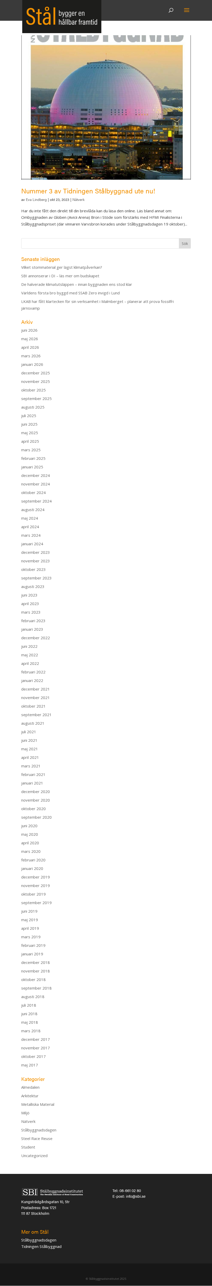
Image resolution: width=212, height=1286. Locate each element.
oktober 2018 (33, 979)
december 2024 (35, 475)
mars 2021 (31, 765)
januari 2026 (32, 364)
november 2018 (35, 970)
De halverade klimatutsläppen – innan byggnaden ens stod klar (76, 284)
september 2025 (36, 398)
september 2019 (36, 902)
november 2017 (35, 1047)
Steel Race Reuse (36, 1138)
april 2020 (30, 842)
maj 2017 (29, 1064)
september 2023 (36, 577)
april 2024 (30, 526)
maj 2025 (29, 432)
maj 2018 (29, 1022)
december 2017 (35, 1039)
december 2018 (35, 962)
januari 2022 (32, 680)
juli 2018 (28, 1005)
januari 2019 (32, 953)
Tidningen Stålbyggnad (41, 1246)
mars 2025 (31, 449)
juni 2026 (29, 330)
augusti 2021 (32, 723)
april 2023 (30, 603)
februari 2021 (33, 774)
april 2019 (30, 928)
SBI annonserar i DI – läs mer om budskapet (60, 275)
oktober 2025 (33, 390)
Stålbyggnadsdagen (38, 1129)
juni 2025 (29, 424)
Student (28, 1147)
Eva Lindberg (36, 199)
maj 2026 (29, 338)
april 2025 (30, 441)
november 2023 (35, 560)
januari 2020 (32, 868)
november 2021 (35, 697)
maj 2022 (29, 654)
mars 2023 (31, 612)
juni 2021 (29, 740)
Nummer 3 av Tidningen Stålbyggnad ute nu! (88, 190)
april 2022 (30, 663)
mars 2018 (31, 1030)
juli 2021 (28, 731)
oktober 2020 (33, 808)
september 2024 (36, 501)
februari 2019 (33, 945)
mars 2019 (31, 936)
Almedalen (30, 1087)
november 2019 (35, 885)
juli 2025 (28, 415)
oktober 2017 (33, 1056)
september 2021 (36, 714)
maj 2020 (29, 834)
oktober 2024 (33, 492)
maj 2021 (29, 748)
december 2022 (35, 637)
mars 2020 (31, 851)
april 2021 (30, 757)
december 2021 (35, 689)
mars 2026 (31, 355)
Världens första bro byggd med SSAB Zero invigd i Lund (70, 292)
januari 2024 (32, 543)
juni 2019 (29, 911)
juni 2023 (29, 595)
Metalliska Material (37, 1104)
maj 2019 (29, 919)
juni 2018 (29, 1013)
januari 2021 (32, 783)
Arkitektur (30, 1095)
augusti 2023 (32, 586)
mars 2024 (31, 535)
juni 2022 (29, 646)
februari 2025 (33, 458)
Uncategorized (34, 1155)
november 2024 (35, 483)
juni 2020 (29, 825)
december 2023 (35, 552)
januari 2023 (32, 629)
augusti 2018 (32, 996)
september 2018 (36, 988)
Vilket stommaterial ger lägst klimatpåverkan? (61, 267)
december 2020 (35, 791)
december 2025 (35, 372)
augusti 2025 (32, 407)
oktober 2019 (33, 894)
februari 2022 (33, 671)
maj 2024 (29, 518)
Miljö (25, 1112)
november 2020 (35, 800)
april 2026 (30, 347)
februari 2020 (33, 859)
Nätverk (78, 199)
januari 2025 (32, 466)
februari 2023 (33, 620)
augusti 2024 (32, 509)
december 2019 (35, 877)
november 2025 (35, 381)
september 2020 (36, 817)
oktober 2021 (33, 706)
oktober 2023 (33, 569)
